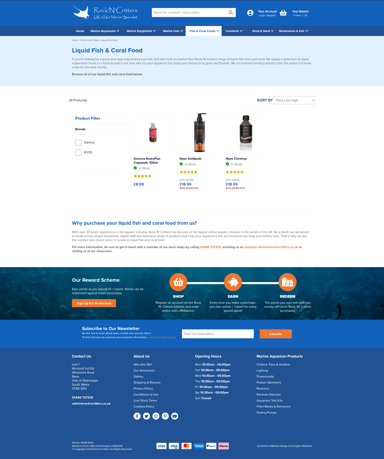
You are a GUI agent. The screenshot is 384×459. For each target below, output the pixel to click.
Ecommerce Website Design (272, 446)
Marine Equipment (139, 31)
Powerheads (265, 377)
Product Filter (87, 118)
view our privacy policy (161, 337)
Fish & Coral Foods (203, 31)
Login (262, 15)
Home (80, 31)
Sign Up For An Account (94, 303)
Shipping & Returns (147, 383)
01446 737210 (210, 247)
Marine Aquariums (103, 31)
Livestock (232, 31)
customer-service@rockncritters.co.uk (271, 247)
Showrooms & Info (291, 31)
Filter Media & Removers (274, 407)
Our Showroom (144, 371)
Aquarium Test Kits (270, 401)
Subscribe (275, 334)
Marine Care (171, 31)
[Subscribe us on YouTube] (174, 416)
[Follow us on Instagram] (155, 416)
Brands (80, 129)
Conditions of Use (146, 395)
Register (271, 15)
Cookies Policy (144, 407)
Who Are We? (143, 365)
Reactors (263, 389)
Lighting (262, 371)
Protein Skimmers (269, 383)
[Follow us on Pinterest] (165, 416)
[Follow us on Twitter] (146, 416)
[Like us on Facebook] (137, 416)
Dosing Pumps (267, 413)
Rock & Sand (261, 31)
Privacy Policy (143, 389)
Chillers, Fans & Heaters (273, 365)
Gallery (138, 377)
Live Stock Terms (145, 401)
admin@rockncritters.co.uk (91, 404)
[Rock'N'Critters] (106, 21)
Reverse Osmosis (269, 395)
